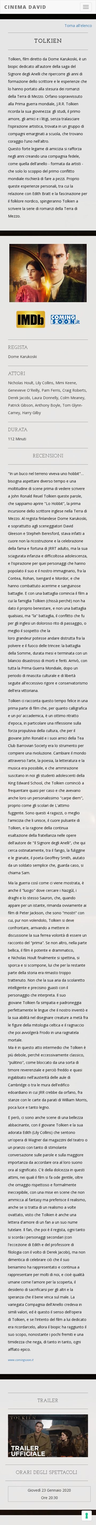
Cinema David (25, 7)
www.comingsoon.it (21, 1360)
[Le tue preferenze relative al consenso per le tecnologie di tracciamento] (87, 1516)
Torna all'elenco (78, 25)
